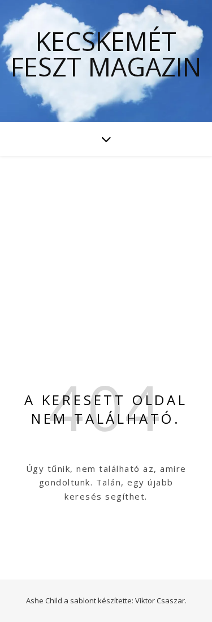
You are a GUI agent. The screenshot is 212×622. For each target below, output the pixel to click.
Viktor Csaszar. (161, 600)
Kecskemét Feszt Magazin (106, 53)
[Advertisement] (106, 239)
